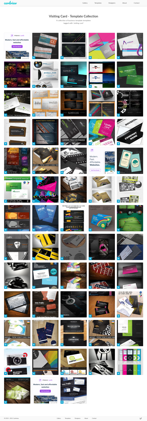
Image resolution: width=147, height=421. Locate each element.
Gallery (85, 3)
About (124, 3)
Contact (137, 3)
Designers (111, 3)
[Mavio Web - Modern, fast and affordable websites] (17, 46)
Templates (98, 3)
